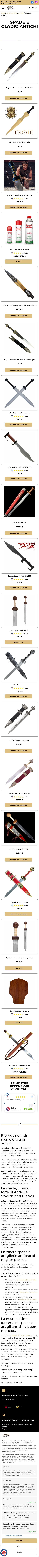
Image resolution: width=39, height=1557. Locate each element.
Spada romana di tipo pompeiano (19, 958)
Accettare (19, 1541)
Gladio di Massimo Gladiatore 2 (19, 195)
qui (5, 1429)
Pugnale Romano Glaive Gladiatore (19, 88)
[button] (3, 8)
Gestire (19, 1552)
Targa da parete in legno (19, 1011)
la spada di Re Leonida (26, 1280)
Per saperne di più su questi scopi (13, 1535)
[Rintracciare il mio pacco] (3, 1415)
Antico (21, 13)
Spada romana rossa (19, 902)
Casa (3, 13)
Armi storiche (11, 13)
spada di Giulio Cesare (28, 1300)
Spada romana (19, 685)
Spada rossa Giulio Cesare (19, 793)
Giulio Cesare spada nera (19, 740)
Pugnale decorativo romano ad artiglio (19, 360)
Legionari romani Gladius (19, 630)
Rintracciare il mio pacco (18, 1420)
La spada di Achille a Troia (19, 142)
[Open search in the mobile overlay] (29, 8)
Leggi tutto (18, 642)
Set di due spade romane (19, 413)
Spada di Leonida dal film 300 (19, 467)
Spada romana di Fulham (20, 849)
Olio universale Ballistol (19, 250)
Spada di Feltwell (19, 523)
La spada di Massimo (28, 1292)
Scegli (18, 261)
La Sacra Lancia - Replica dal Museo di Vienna (19, 305)
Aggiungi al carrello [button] (18, 98)
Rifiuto (19, 1546)
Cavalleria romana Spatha (19, 1065)
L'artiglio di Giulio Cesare (20, 1335)
